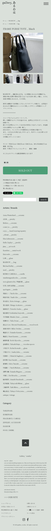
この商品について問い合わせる (13, 185)
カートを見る (31, 513)
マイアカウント (6, 513)
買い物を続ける (8, 188)
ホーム (4, 21)
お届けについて (31, 507)
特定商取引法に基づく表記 (9, 510)
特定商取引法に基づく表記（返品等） (15, 180)
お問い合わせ (31, 503)
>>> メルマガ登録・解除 (35, 510)
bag (18, 24)
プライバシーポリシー (8, 516)
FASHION (12, 24)
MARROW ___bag (14, 21)
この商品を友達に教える (11, 183)
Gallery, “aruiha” (25, 456)
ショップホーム (6, 503)
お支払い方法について (8, 507)
